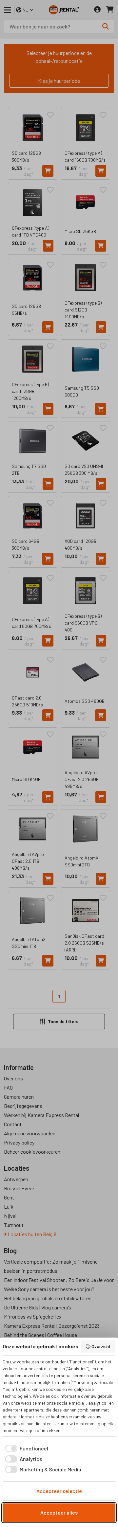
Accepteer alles (59, 1512)
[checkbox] (25, 1448)
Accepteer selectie (59, 1491)
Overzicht (101, 1346)
